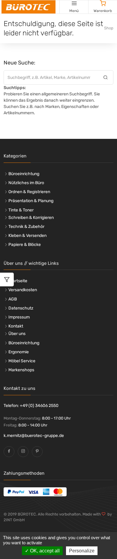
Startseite (17, 280)
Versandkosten (22, 289)
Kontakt (15, 326)
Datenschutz (20, 308)
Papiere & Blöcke (24, 244)
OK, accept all (44, 550)
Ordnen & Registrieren (29, 191)
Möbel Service (21, 360)
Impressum (19, 317)
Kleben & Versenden (27, 235)
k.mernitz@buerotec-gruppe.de (34, 435)
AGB (12, 299)
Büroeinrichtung (23, 173)
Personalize (81, 550)
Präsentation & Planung (30, 200)
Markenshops (21, 369)
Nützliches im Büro (26, 182)
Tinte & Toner (21, 210)
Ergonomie (18, 351)
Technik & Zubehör (26, 226)
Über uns (17, 333)
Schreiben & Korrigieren (31, 217)
